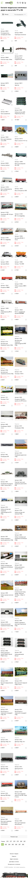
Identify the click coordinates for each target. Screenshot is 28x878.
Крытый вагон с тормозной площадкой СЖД (20, 713)
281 (25, 841)
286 (16, 844)
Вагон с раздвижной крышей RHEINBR (20, 312)
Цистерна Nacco (5, 264)
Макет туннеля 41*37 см (21, 140)
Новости (14, 856)
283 (6, 844)
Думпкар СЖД (4, 768)
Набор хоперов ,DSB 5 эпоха (20, 286)
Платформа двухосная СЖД (20, 455)
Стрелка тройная (5, 165)
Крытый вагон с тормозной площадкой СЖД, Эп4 (6, 713)
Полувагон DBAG (5, 287)
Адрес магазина (14, 859)
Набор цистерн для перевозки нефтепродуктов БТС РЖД (6, 511)
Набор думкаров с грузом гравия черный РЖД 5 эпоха (6, 654)
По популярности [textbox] (18, 14)
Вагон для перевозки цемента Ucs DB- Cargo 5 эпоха (21, 795)
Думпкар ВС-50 (19, 768)
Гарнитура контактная (20, 34)
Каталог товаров (14, 853)
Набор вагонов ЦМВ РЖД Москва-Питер (20, 112)
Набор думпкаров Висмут (19, 654)
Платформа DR (5, 456)
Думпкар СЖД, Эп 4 (6, 741)
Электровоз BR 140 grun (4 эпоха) (7, 215)
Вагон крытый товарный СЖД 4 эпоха (21, 683)
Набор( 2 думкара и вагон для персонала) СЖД (20, 624)
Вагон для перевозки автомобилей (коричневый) (6, 822)
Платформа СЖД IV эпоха (6, 427)
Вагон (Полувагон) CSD (21, 190)
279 (18, 841)
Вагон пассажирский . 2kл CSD (20, 164)
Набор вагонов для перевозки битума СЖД (7, 624)
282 (2, 844)
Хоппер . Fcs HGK (19, 264)
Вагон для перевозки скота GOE (6, 139)
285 (13, 844)
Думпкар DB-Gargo (5, 795)
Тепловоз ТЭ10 (5, 399)
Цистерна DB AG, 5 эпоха (20, 238)
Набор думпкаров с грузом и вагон (20, 567)
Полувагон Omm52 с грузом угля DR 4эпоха (20, 400)
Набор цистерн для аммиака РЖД (20, 513)
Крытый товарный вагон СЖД (7, 683)
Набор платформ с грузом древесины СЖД (7, 539)
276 (7, 841)
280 (21, 841)
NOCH (16, 136)
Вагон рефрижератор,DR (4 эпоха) (6, 311)
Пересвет (3, 339)
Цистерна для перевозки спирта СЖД (7, 344)
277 (11, 841)
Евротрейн (17, 108)
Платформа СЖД (19, 428)
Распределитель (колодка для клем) (6, 33)
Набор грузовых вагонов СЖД (7, 595)
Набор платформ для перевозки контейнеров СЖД (21, 538)
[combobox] (19, 14)
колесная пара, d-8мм (6, 59)
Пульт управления (5, 113)
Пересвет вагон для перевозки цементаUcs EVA (21, 483)
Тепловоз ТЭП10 (19, 373)
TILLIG (2, 29)
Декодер (3, 85)
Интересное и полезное (14, 864)
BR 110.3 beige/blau (20, 216)
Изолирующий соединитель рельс (20, 58)
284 (9, 844)
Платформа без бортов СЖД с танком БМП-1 (7, 484)
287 (20, 844)
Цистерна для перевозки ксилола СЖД (7, 372)
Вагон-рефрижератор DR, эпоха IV (6, 189)
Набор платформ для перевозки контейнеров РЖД (7, 567)
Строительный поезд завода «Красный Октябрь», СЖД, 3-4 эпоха (20, 594)
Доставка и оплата (14, 861)
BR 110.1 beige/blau (6, 239)
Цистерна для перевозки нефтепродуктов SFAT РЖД (20, 343)
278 (14, 841)
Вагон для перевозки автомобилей (20, 823)
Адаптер (17, 85)
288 (23, 844)
